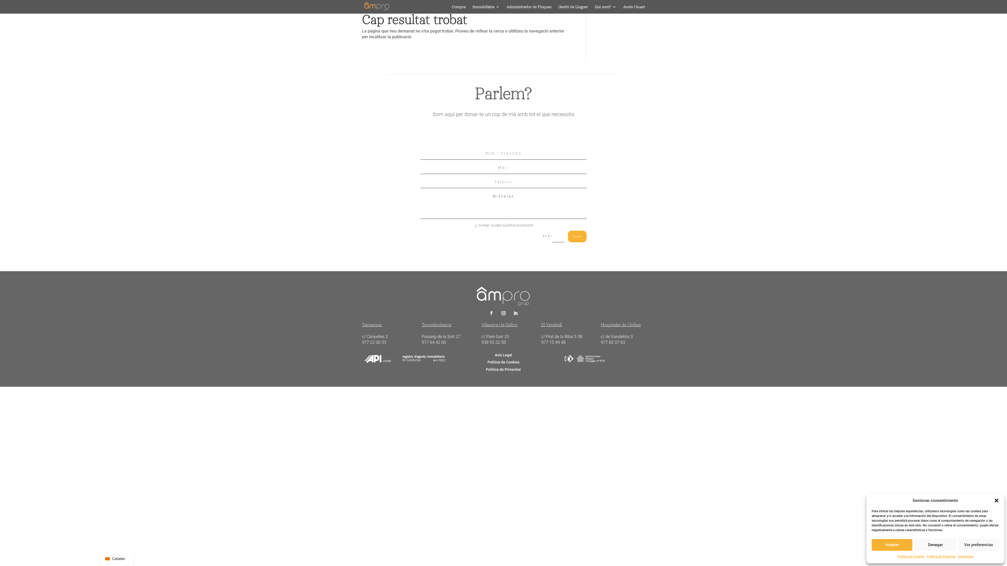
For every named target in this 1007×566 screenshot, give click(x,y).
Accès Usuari (634, 7)
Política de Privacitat (941, 556)
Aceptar (892, 544)
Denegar (935, 544)
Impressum (965, 556)
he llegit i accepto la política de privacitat (506, 225)
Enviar (577, 236)
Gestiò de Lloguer (573, 7)
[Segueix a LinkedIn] (515, 313)
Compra (459, 7)
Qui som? (603, 7)
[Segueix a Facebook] (491, 313)
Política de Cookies (910, 556)
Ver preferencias (978, 544)
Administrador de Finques (528, 7)
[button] (996, 500)
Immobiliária (483, 7)
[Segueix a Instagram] (503, 313)
